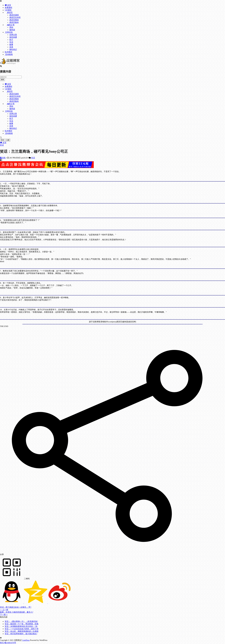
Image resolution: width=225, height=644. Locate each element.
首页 (9, 5)
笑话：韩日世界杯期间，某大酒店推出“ (21, 634)
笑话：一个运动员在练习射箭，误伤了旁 (21, 629)
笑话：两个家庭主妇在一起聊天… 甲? (15, 607)
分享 (2, 554)
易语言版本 (14, 22)
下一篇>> (4, 615)
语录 (11, 47)
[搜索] (112, 138)
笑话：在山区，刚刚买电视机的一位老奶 (21, 631)
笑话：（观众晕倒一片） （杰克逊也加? (21, 621)
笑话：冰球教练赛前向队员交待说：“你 (21, 626)
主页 (4, 143)
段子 (11, 40)
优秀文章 (13, 35)
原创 (11, 27)
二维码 (26, 579)
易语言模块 (14, 20)
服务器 (12, 30)
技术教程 (8, 52)
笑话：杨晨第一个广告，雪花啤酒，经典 (21, 624)
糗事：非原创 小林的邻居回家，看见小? (16, 612)
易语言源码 (14, 15)
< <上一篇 (4, 610)
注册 (7, 140)
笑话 (11, 42)
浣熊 (4, 158)
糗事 (11, 45)
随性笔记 (13, 49)
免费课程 (8, 8)
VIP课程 (8, 10)
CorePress (26, 640)
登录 (2, 140)
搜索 (2, 79)
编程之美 (11, 25)
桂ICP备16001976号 (8, 643)
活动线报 (9, 54)
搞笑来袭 (13, 37)
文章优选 (9, 32)
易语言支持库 (15, 17)
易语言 (10, 13)
